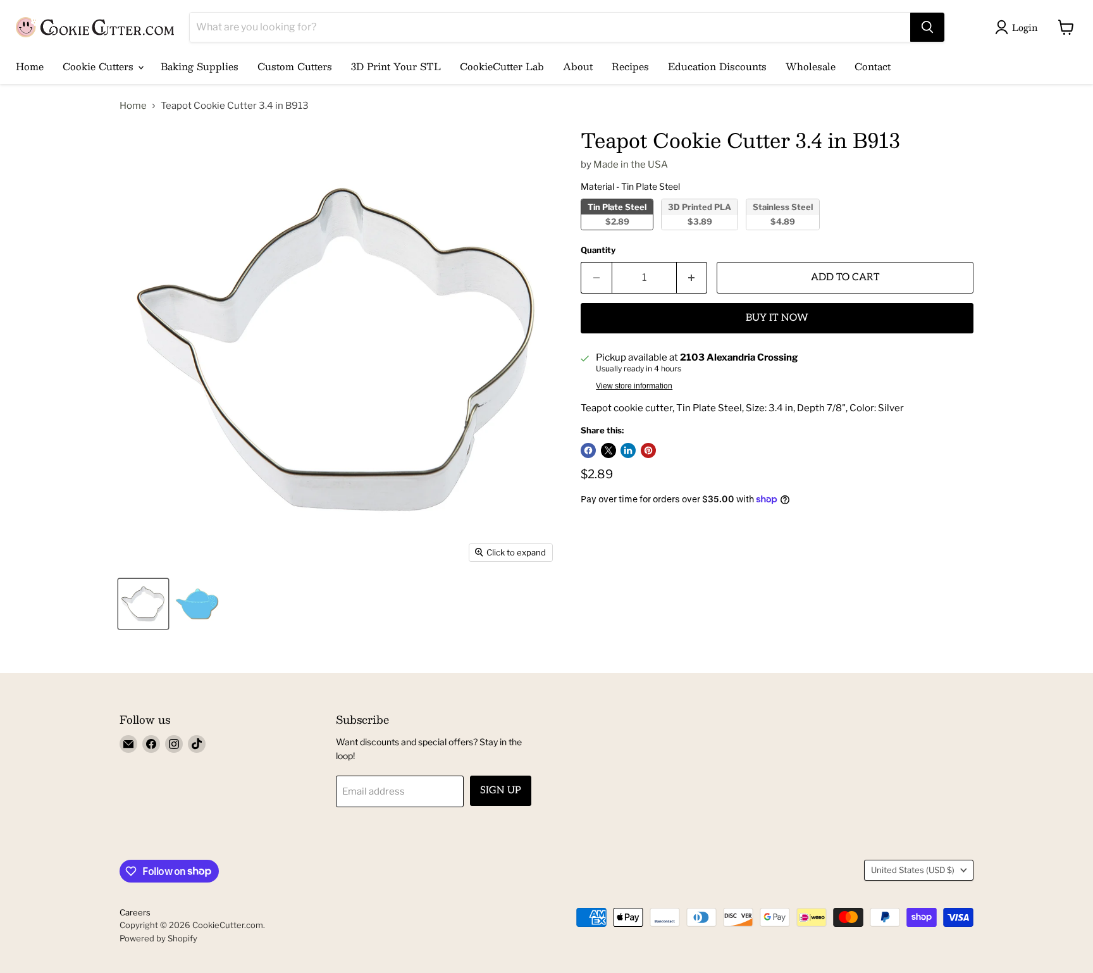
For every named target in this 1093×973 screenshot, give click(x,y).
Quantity (598, 250)
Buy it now (777, 318)
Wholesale (811, 66)
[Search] (927, 27)
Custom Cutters (294, 66)
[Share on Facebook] (588, 450)
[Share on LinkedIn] (628, 450)
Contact (873, 66)
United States (912, 870)
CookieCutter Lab (502, 66)
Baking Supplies (199, 66)
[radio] (617, 214)
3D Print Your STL (396, 66)
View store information (634, 385)
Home (30, 66)
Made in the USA (630, 164)
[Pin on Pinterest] (648, 450)
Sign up (500, 790)
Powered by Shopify (158, 938)
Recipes (630, 66)
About (578, 66)
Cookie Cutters (100, 66)
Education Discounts (717, 66)
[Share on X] (608, 450)
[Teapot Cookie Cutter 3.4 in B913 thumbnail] (143, 604)
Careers (135, 912)
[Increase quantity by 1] (692, 278)
